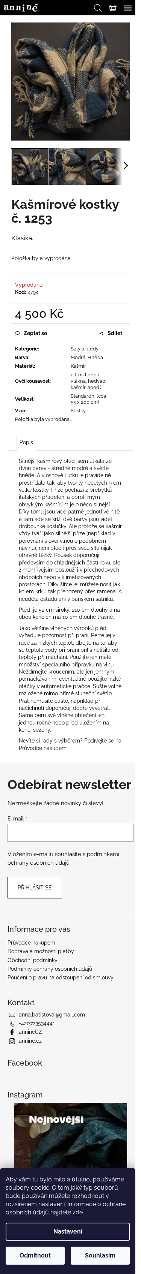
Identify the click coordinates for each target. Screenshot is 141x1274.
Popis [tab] (26, 442)
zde (78, 1212)
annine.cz (30, 1041)
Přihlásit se (35, 888)
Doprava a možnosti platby (41, 951)
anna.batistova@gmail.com (52, 1015)
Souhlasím (100, 1255)
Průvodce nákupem (43, 748)
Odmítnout (35, 1255)
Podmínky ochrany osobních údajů (50, 969)
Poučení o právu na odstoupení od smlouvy (61, 978)
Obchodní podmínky (33, 960)
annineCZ (30, 1032)
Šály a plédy (85, 349)
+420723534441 (37, 1023)
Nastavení (67, 1231)
